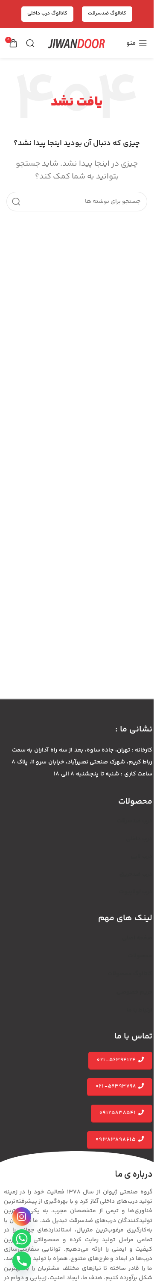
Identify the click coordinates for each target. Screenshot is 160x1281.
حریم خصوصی (134, 992)
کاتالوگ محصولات (130, 974)
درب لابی (141, 856)
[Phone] (21, 1261)
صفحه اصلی (137, 938)
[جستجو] (30, 43)
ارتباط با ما (139, 1010)
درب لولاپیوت (135, 892)
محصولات (140, 956)
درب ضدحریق (135, 874)
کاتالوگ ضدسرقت (107, 13)
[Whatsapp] (21, 1238)
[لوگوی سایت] (77, 43)
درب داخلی (139, 839)
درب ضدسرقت (134, 821)
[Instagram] (21, 1216)
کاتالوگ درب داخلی (47, 13)
